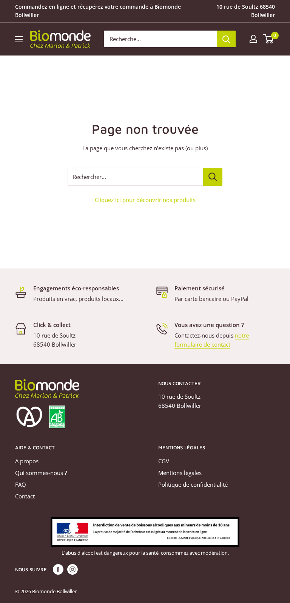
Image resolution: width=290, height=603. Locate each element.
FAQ (20, 484)
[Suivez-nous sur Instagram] (72, 569)
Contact (25, 496)
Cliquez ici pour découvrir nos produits (145, 200)
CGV (163, 461)
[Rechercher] (226, 39)
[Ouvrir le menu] (19, 39)
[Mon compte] (253, 39)
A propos (27, 461)
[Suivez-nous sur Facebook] (58, 569)
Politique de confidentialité (193, 484)
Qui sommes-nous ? (41, 473)
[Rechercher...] (212, 177)
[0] (268, 38)
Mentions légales (180, 473)
